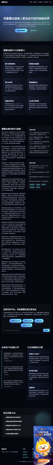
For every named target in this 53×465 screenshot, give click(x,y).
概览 (31, 2)
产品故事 (40, 2)
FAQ (50, 2)
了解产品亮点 (33, 30)
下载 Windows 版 (15, 320)
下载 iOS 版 (39, 320)
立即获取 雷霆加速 (21, 30)
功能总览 (25, 452)
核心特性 (35, 2)
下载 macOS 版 (28, 320)
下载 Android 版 (26, 325)
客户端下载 (45, 2)
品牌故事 (25, 454)
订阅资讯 (46, 330)
